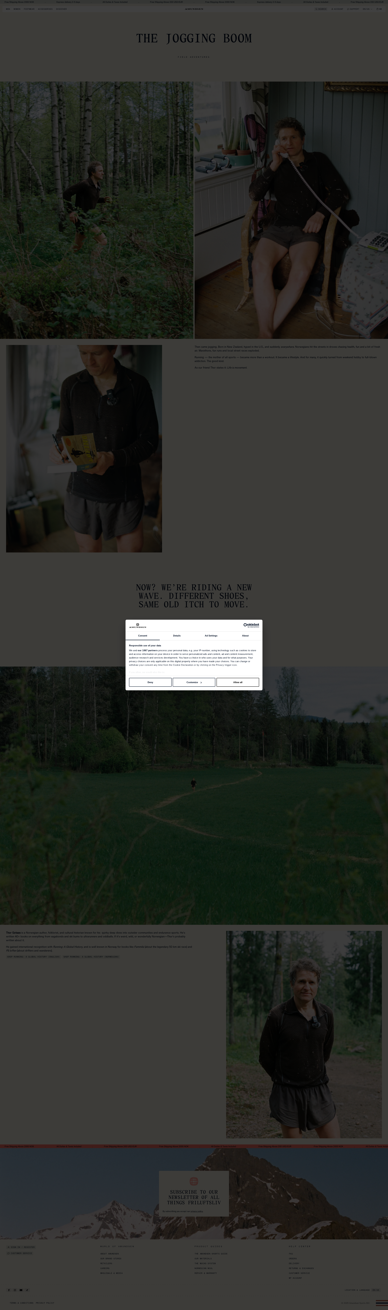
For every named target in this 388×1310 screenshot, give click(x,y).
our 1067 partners (148, 650)
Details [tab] (177, 635)
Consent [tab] (142, 635)
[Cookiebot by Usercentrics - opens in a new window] (245, 625)
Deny (150, 682)
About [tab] (245, 635)
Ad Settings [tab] (211, 635)
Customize (192, 682)
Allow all (237, 682)
